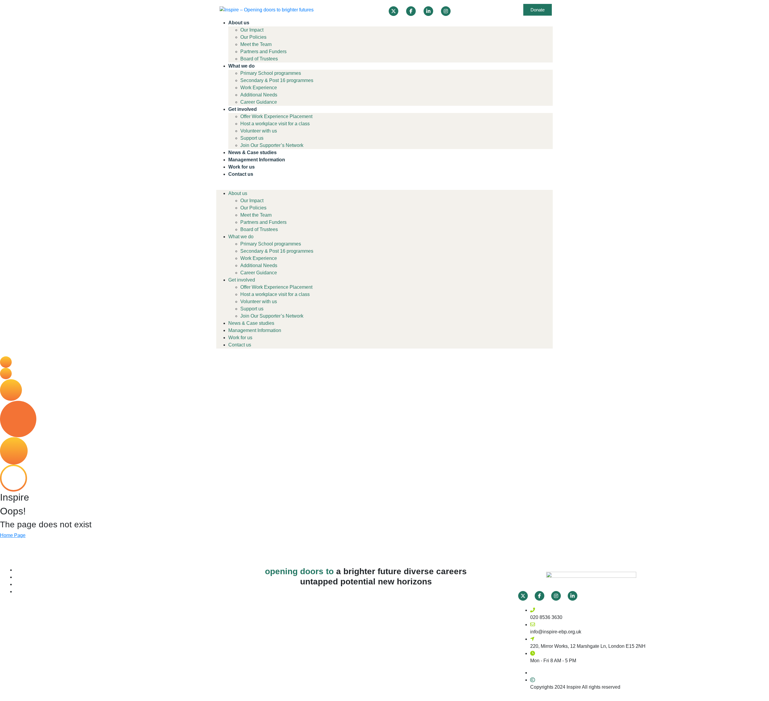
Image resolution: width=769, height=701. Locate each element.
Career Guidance (258, 102)
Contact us (240, 174)
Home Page (13, 535)
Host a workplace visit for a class (275, 123)
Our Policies (253, 37)
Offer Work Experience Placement (276, 116)
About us (238, 22)
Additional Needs (258, 94)
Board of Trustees (259, 58)
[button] (384, 186)
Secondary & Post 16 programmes (276, 80)
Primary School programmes (270, 73)
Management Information (256, 159)
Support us (251, 138)
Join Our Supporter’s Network (271, 145)
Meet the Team (256, 44)
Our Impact (251, 29)
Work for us (241, 166)
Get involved (242, 109)
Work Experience (258, 87)
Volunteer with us (258, 130)
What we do (241, 66)
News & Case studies (252, 152)
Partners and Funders (263, 51)
